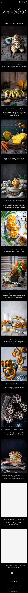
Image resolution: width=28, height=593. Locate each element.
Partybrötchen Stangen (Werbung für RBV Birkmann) (14, 67)
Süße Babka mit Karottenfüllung (14, 478)
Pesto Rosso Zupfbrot (14, 567)
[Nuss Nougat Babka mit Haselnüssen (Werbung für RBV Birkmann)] (14, 273)
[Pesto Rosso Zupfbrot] (14, 546)
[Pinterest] (22, 2)
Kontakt (20, 586)
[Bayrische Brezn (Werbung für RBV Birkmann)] (14, 364)
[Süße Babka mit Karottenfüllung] (14, 456)
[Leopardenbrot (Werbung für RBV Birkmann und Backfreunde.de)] (14, 410)
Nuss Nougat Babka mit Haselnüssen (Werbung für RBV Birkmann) (14, 296)
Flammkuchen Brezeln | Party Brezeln (14, 251)
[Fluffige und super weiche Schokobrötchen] (14, 500)
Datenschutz (15, 586)
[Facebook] (19, 2)
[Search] (26, 2)
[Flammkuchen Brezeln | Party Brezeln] (14, 228)
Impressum (8, 586)
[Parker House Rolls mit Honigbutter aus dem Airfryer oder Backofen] (14, 318)
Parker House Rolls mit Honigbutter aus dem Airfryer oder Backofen (14, 342)
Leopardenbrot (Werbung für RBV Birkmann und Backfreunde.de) (14, 433)
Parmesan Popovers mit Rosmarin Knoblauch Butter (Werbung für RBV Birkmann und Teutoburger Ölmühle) (14, 205)
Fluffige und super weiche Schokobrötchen (14, 523)
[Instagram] (20, 2)
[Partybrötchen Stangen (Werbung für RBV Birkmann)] (14, 43)
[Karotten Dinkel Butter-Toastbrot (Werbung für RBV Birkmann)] (14, 137)
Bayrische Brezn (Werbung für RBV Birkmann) (14, 387)
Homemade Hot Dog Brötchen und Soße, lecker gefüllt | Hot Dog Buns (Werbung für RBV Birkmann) (14, 113)
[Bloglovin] (24, 2)
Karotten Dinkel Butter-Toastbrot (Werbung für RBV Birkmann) (14, 158)
